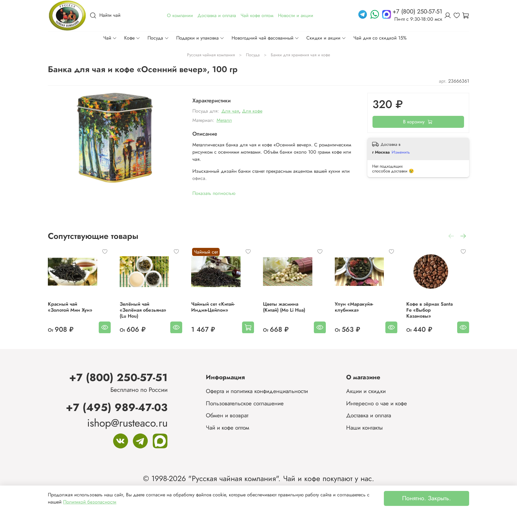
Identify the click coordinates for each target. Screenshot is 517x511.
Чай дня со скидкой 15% (380, 37)
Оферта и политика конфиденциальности (257, 391)
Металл (224, 120)
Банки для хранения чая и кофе (300, 55)
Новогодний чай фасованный (263, 37)
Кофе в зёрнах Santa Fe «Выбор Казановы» (429, 309)
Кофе (129, 37)
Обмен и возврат (227, 415)
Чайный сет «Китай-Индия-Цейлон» (213, 306)
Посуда (155, 37)
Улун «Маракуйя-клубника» (354, 306)
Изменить (401, 152)
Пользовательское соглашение (245, 403)
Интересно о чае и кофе (376, 403)
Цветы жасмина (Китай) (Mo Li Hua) (284, 306)
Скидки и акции (323, 37)
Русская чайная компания (211, 55)
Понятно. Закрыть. (426, 498)
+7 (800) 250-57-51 (118, 377)
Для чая (230, 110)
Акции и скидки (366, 391)
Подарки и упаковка (197, 37)
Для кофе (252, 110)
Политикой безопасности (89, 501)
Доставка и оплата (368, 415)
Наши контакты (364, 427)
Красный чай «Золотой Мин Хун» (70, 306)
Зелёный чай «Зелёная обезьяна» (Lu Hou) (143, 309)
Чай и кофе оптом (227, 427)
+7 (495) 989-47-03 (117, 407)
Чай (107, 37)
